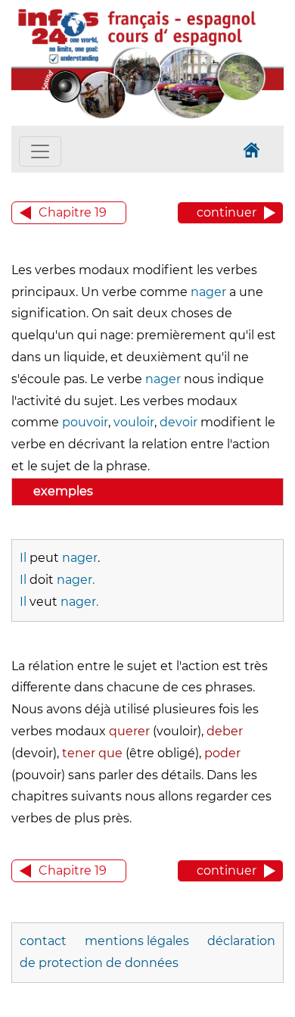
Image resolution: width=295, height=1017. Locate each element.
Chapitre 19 (73, 212)
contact (43, 941)
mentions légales (137, 941)
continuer (226, 212)
